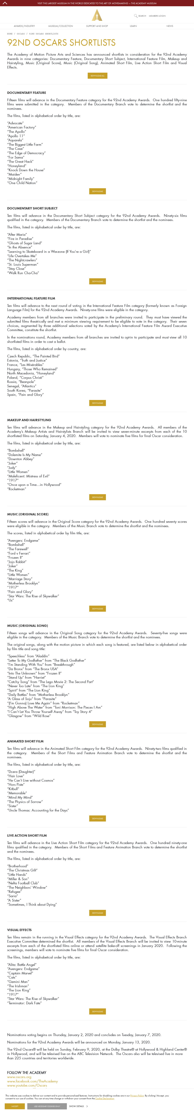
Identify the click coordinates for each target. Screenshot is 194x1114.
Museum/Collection (60, 25)
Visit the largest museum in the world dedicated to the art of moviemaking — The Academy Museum (97, 3)
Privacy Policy (137, 1095)
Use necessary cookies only (47, 1106)
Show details (76, 1106)
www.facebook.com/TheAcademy (32, 1081)
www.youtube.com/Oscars (27, 1085)
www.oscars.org (19, 1077)
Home (10, 34)
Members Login (157, 15)
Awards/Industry (24, 25)
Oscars (21, 34)
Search (142, 15)
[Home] (97, 15)
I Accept (14, 1106)
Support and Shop (97, 25)
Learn (133, 25)
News (170, 25)
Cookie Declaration (104, 1098)
